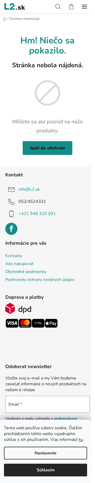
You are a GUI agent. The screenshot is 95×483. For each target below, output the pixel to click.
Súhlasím (46, 470)
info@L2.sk (29, 189)
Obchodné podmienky (25, 272)
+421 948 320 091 (37, 214)
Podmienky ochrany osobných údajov (40, 280)
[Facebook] (11, 229)
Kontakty (13, 256)
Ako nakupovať (19, 264)
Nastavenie (45, 453)
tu (81, 439)
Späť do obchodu (47, 148)
